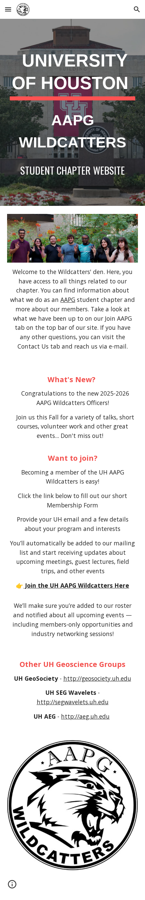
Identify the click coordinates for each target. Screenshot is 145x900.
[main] (72, 112)
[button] (8, 9)
